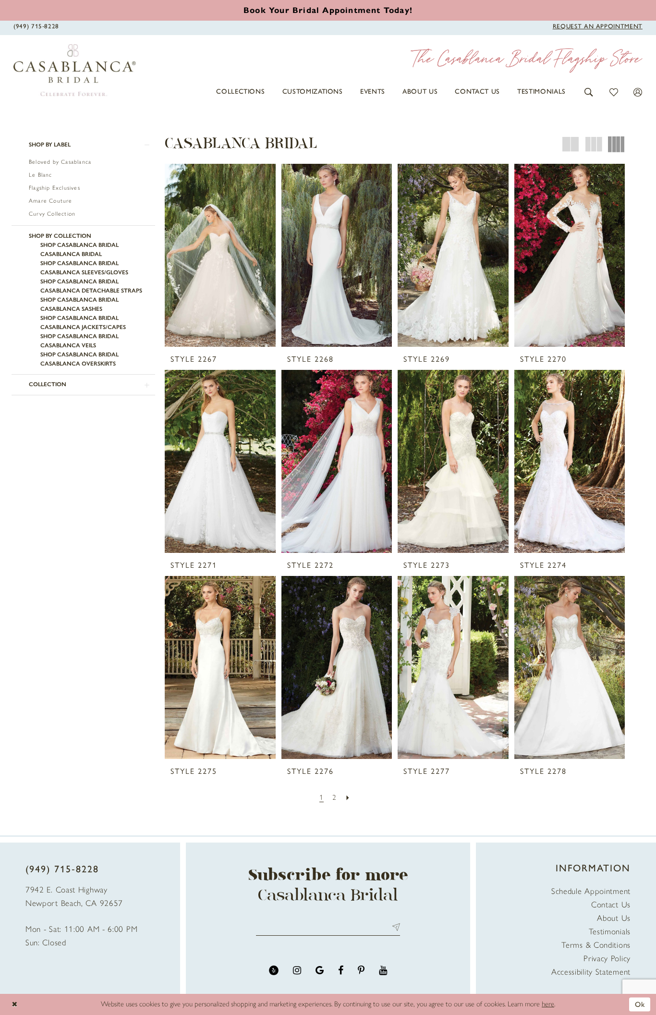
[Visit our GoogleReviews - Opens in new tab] (320, 971)
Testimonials (610, 931)
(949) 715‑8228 (62, 869)
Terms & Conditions (596, 945)
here (548, 1004)
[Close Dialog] (14, 1004)
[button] (589, 91)
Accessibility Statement (591, 972)
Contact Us (611, 904)
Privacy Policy (607, 958)
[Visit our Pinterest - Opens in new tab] (361, 971)
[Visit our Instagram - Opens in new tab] (297, 971)
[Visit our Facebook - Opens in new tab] (340, 971)
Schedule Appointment (591, 891)
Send (394, 927)
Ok (640, 1004)
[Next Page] (347, 797)
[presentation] (220, 255)
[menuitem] (240, 92)
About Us (614, 918)
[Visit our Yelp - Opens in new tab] (274, 971)
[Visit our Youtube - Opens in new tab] (383, 971)
